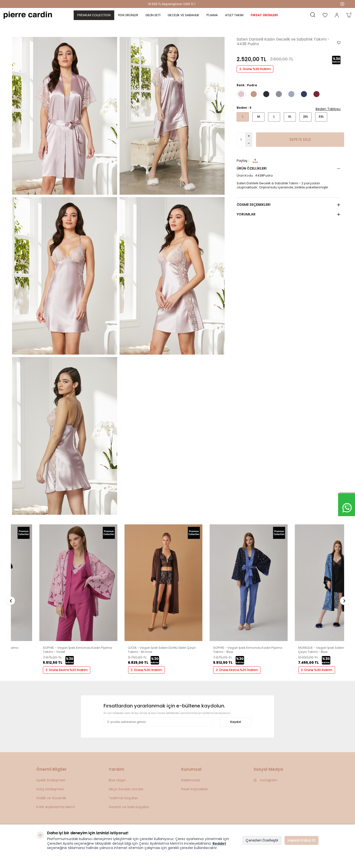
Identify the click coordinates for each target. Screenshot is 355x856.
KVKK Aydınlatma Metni (55, 807)
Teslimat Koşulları (123, 798)
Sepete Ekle (300, 139)
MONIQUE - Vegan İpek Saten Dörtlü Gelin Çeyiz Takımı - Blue (302, 650)
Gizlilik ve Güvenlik (51, 798)
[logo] (28, 15)
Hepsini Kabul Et (301, 840)
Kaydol (235, 722)
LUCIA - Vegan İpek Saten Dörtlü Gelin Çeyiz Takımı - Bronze (134, 650)
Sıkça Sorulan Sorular (126, 789)
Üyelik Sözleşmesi (50, 780)
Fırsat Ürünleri (264, 15)
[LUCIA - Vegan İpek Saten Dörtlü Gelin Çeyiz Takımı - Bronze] (135, 640)
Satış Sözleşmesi (50, 789)
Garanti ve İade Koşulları (129, 807)
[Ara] (312, 15)
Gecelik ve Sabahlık (183, 15)
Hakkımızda (190, 780)
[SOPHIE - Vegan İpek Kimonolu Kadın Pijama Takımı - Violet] (50, 640)
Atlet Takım (234, 15)
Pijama (212, 15)
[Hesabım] (337, 15)
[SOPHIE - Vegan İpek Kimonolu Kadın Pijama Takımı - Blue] (220, 640)
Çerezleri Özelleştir (262, 840)
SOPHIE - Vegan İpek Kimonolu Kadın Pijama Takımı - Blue (219, 650)
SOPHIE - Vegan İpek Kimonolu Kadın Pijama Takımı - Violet (49, 650)
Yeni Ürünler (128, 15)
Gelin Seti (152, 15)
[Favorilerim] (325, 15)
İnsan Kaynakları (194, 789)
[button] (11, 601)
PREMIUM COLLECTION (94, 15)
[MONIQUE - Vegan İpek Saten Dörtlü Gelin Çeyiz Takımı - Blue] (305, 640)
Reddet (219, 843)
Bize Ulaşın (117, 780)
